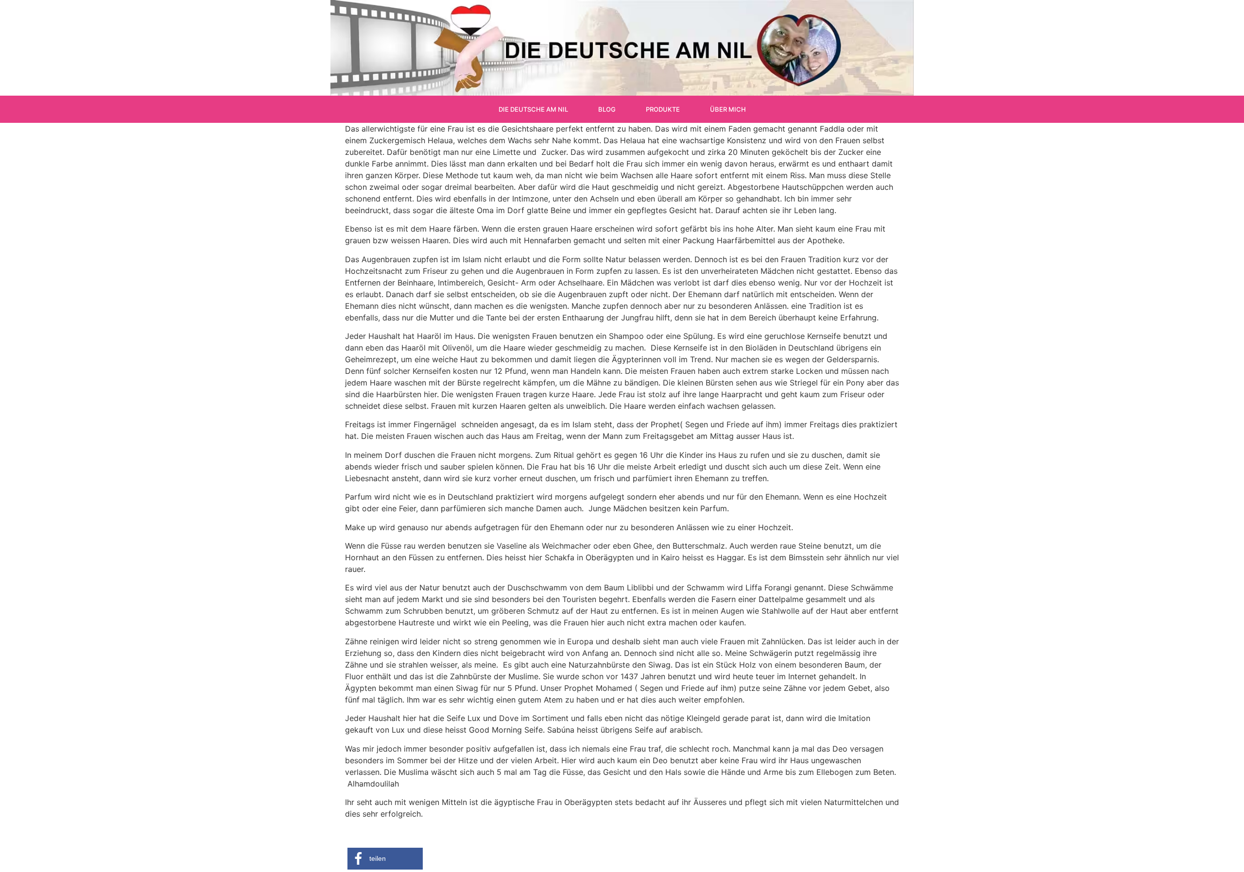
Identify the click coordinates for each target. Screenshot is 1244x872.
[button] (385, 859)
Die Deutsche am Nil (533, 109)
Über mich (728, 109)
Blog (607, 109)
